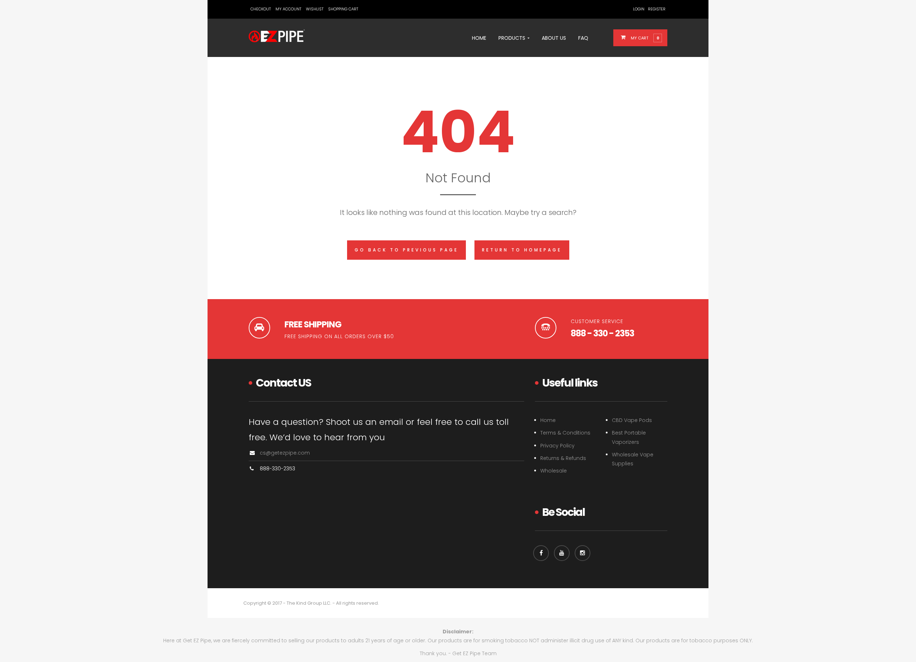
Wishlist (314, 9)
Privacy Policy (557, 445)
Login (638, 9)
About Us (554, 38)
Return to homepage (522, 250)
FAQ (583, 38)
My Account (288, 9)
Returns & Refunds (563, 458)
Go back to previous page (406, 250)
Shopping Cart (343, 9)
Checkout (260, 9)
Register (657, 9)
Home (479, 38)
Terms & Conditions (565, 432)
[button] (644, 37)
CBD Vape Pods (632, 420)
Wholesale (553, 470)
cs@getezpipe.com (285, 452)
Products (512, 38)
